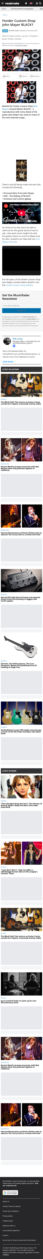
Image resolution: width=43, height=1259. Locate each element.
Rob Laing (14, 30)
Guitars (5, 15)
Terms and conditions (11, 1211)
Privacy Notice (31, 319)
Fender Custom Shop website (19, 285)
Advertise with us (9, 1226)
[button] (2, 3)
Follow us (25, 76)
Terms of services (28, 317)
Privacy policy (8, 1216)
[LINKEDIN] (14, 345)
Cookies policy (8, 1221)
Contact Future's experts (12, 1206)
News (5, 31)
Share (7, 76)
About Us (6, 1201)
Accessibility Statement (11, 1230)
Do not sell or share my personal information (19, 1240)
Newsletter (36, 76)
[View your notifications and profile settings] (26, 3)
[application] (21, 259)
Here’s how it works (21, 45)
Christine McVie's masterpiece (22, 9)
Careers (5, 1235)
